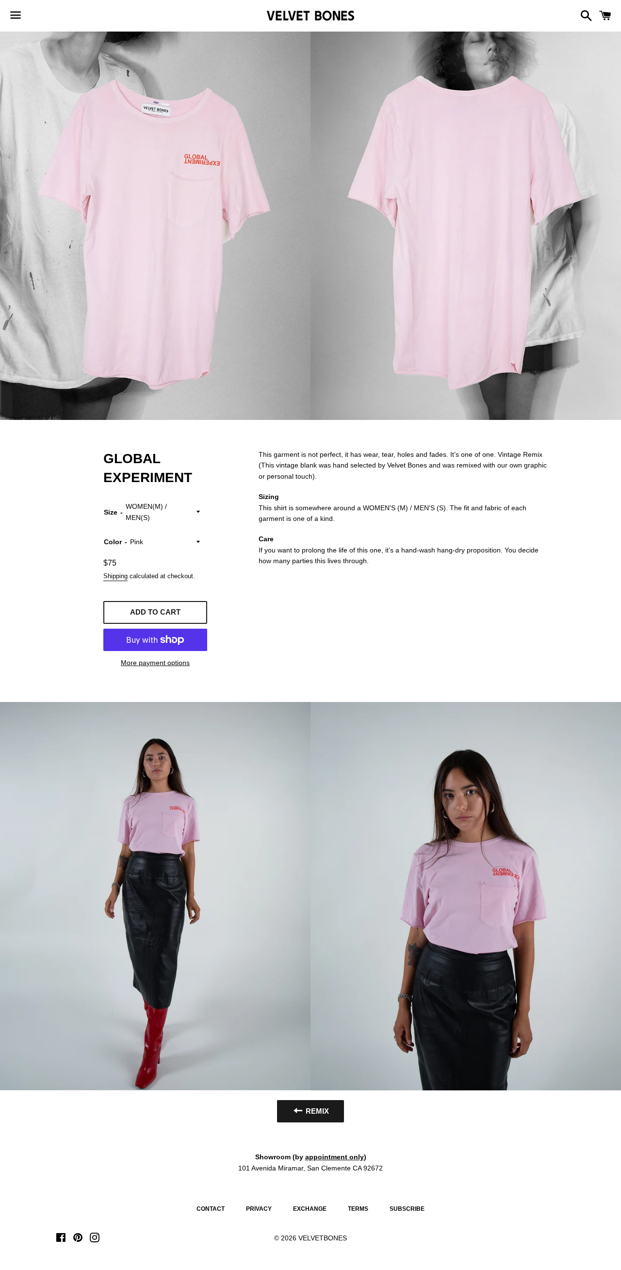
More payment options (155, 663)
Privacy (259, 1208)
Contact (210, 1208)
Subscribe (407, 1208)
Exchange (310, 1208)
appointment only (334, 1157)
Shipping (115, 576)
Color (113, 542)
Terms (358, 1208)
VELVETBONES (322, 1238)
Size (110, 512)
